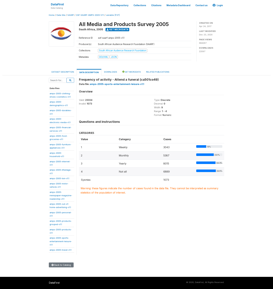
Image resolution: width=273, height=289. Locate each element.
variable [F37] (113, 15)
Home (52, 15)
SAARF (70, 15)
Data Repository (119, 5)
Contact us (201, 5)
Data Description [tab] (89, 72)
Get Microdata (118, 29)
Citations (156, 5)
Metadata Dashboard (178, 5)
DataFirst (57, 4)
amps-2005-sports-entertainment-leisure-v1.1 (61, 241)
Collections (139, 5)
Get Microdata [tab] (132, 72)
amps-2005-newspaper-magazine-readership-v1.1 (61, 195)
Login (220, 5)
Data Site (61, 15)
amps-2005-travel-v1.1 (60, 250)
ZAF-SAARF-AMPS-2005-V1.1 (90, 15)
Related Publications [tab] (157, 72)
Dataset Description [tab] (63, 72)
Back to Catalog (62, 265)
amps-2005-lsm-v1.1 (59, 178)
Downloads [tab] (110, 72)
